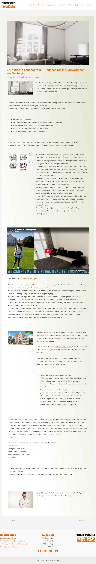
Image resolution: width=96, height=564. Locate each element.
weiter (82, 521)
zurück (13, 521)
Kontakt (90, 5)
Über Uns (62, 5)
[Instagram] (45, 550)
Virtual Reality (13, 77)
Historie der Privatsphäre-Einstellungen (14, 544)
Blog (70, 5)
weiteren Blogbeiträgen (63, 347)
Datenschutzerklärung (8, 538)
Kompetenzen (51, 5)
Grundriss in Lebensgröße (29, 279)
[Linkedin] (56, 550)
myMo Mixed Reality (35, 5)
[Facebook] (39, 550)
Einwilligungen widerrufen (9, 547)
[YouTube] (50, 550)
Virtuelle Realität (24, 77)
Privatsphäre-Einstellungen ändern (12, 541)
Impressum (79, 5)
